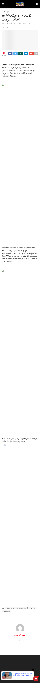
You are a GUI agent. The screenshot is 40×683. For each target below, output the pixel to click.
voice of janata (20, 635)
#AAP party (10, 608)
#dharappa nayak (22, 608)
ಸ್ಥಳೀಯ (9, 11)
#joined (33, 608)
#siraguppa (6, 611)
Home (3, 11)
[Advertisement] (20, 60)
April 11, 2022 (6, 27)
